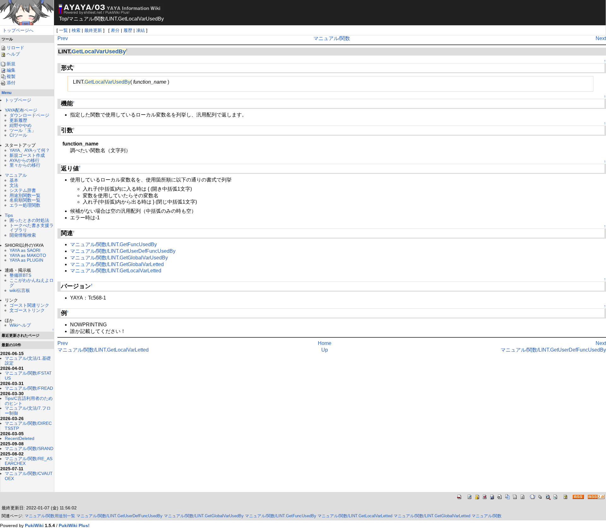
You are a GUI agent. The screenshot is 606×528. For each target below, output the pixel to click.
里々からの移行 (24, 165)
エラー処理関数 (24, 205)
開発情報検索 (22, 235)
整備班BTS (20, 275)
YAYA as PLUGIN (26, 260)
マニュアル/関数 (331, 38)
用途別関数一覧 (24, 195)
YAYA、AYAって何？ (29, 150)
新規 (11, 63)
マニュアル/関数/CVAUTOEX (29, 476)
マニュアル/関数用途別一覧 (50, 515)
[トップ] (27, 12)
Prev (62, 38)
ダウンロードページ (29, 115)
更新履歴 (18, 120)
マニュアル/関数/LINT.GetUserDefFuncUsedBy (122, 251)
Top (63, 18)
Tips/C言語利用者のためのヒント (29, 401)
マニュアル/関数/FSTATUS (28, 376)
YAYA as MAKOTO (27, 255)
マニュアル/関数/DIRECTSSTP (28, 426)
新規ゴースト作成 (27, 155)
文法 (13, 185)
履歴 (127, 30)
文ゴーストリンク (27, 310)
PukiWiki (34, 525)
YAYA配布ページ (21, 110)
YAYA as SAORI (24, 250)
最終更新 (93, 30)
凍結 (140, 30)
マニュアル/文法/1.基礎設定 (28, 361)
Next (601, 38)
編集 (11, 70)
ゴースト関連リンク (29, 305)
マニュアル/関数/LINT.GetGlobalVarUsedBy (119, 257)
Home (324, 343)
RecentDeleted (19, 438)
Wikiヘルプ (20, 325)
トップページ (18, 100)
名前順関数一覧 (24, 200)
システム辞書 (22, 190)
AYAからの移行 (24, 160)
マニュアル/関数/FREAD (29, 388)
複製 (11, 76)
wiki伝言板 (19, 290)
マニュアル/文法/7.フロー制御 (28, 411)
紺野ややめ (20, 125)
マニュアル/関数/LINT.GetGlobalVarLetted (117, 264)
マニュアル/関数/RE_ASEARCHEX (28, 461)
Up (324, 350)
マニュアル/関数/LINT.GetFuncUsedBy (113, 244)
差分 (115, 30)
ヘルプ (13, 53)
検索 (76, 30)
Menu (6, 93)
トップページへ (18, 30)
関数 (100, 18)
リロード (15, 47)
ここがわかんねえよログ (31, 283)
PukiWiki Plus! (74, 525)
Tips (9, 215)
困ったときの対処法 (29, 220)
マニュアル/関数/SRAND (29, 448)
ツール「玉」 (22, 130)
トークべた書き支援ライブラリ (31, 228)
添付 (11, 82)
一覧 (63, 30)
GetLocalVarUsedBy (99, 51)
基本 (13, 180)
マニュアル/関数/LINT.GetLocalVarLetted (115, 270)
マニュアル (81, 18)
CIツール (18, 135)
